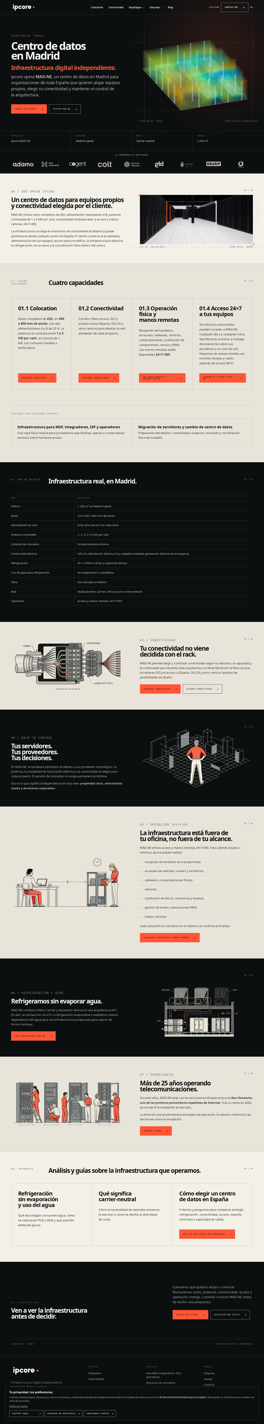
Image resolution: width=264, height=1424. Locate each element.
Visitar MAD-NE (62, 109)
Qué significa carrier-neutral (117, 1196)
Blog (170, 7)
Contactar (231, 7)
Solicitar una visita (227, 1315)
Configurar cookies (97, 1413)
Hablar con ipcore (25, 109)
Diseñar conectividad (199, 689)
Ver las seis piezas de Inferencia (204, 1234)
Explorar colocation (34, 378)
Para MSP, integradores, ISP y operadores (163, 1375)
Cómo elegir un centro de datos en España (207, 1196)
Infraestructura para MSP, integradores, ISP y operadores (68, 427)
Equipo (208, 1379)
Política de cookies (18, 1406)
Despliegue (137, 7)
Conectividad (115, 7)
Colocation (97, 7)
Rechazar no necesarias (61, 1413)
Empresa (156, 7)
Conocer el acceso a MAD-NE (218, 378)
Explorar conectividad (95, 378)
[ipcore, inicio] (23, 7)
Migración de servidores (160, 1382)
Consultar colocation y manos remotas (166, 938)
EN (251, 7)
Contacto (209, 1384)
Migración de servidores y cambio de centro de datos (185, 427)
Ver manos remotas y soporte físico (155, 378)
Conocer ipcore (152, 1131)
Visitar (214, 7)
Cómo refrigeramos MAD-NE (30, 1036)
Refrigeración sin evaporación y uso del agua (38, 1199)
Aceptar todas (20, 1413)
